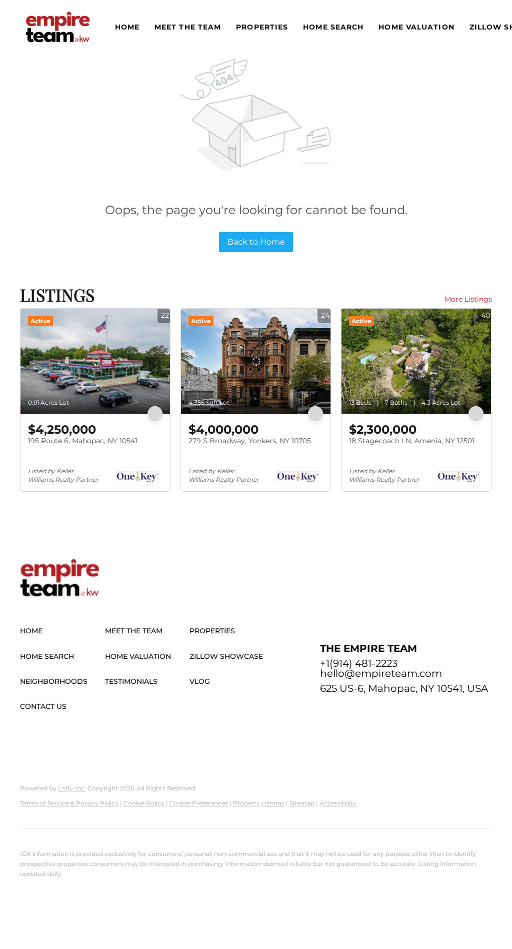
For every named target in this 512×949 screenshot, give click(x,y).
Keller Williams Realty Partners (66, 889)
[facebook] (327, 710)
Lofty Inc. (72, 788)
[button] (58, 27)
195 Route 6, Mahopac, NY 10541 (83, 440)
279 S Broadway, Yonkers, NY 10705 (249, 440)
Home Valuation (416, 27)
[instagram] (387, 710)
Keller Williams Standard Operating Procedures (155, 904)
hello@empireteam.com (381, 673)
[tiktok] (427, 710)
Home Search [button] (333, 27)
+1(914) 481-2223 (359, 663)
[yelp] (367, 710)
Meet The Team (187, 27)
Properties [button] (262, 27)
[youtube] (407, 710)
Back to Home (256, 242)
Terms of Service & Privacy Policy (69, 803)
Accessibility (338, 803)
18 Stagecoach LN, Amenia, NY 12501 (411, 440)
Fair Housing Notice (51, 904)
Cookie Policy (144, 803)
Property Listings (258, 803)
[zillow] (347, 710)
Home (127, 27)
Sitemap (302, 803)
